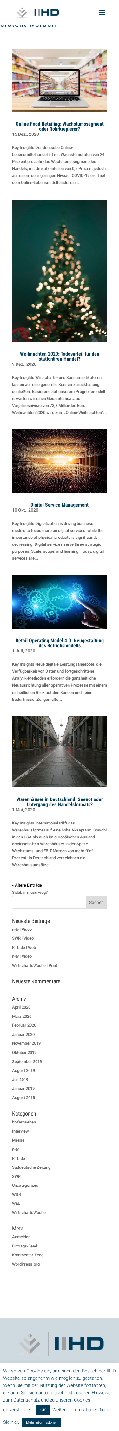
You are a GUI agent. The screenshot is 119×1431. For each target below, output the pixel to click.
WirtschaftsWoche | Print (34, 965)
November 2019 (26, 1043)
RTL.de (18, 1158)
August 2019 (23, 1070)
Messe (18, 1140)
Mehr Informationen (41, 1423)
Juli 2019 (20, 1079)
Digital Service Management (59, 505)
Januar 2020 (23, 1034)
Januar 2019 (23, 1088)
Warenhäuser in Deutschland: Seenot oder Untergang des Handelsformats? (60, 801)
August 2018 (23, 1097)
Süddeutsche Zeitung (31, 1167)
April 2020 (21, 1007)
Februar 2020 (24, 1025)
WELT (17, 1203)
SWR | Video (23, 938)
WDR (16, 1194)
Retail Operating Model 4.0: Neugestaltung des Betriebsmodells (60, 643)
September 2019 (27, 1061)
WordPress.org (26, 1264)
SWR (16, 1176)
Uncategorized (25, 1185)
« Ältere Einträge (27, 885)
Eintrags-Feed (24, 1246)
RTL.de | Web (24, 947)
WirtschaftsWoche (29, 1212)
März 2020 (21, 1016)
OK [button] (43, 1410)
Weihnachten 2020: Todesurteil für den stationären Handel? (59, 356)
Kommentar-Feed (27, 1255)
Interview (20, 1131)
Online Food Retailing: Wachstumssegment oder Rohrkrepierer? (60, 126)
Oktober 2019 (24, 1052)
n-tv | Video (22, 929)
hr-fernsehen (24, 1122)
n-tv (15, 1149)
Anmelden (21, 1237)
